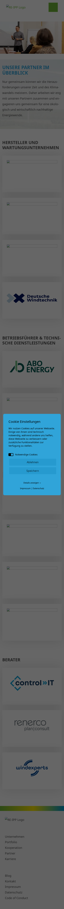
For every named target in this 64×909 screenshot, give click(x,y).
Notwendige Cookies (26, 454)
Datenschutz (38, 488)
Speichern (32, 470)
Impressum (25, 488)
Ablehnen (33, 462)
